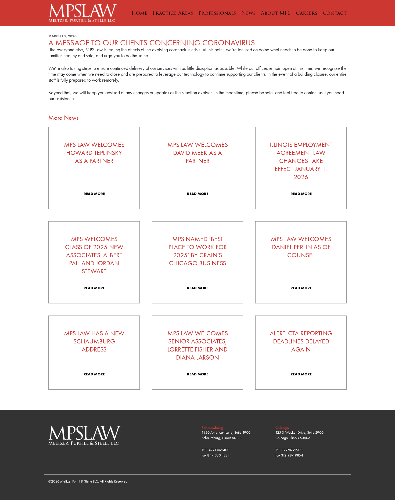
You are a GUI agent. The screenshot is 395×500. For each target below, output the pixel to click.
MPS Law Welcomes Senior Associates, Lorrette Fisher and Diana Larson (197, 345)
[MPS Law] (82, 12)
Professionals (217, 13)
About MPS (275, 13)
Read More (94, 193)
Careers (306, 13)
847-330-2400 (217, 449)
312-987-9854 (292, 455)
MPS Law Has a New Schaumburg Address (94, 341)
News (248, 13)
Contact (335, 13)
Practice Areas (173, 13)
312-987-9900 (291, 449)
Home (139, 13)
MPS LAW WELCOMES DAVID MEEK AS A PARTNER (197, 153)
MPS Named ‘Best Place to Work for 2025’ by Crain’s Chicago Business (197, 251)
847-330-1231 (218, 455)
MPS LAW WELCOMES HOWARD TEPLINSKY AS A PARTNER (94, 153)
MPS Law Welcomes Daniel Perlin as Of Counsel (301, 247)
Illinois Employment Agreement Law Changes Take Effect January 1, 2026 (301, 161)
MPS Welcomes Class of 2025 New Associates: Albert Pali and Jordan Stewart (94, 255)
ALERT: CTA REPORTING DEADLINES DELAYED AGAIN (301, 341)
